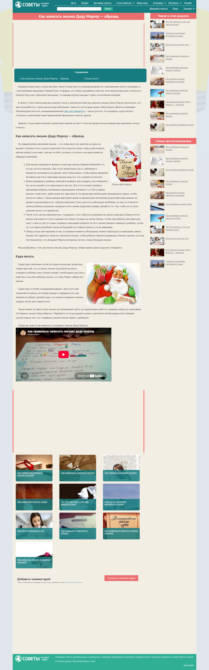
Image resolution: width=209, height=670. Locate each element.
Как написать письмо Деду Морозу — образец (44, 78)
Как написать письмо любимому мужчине (34, 561)
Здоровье (158, 2)
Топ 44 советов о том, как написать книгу (75, 503)
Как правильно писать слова (32, 501)
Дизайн (188, 2)
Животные (142, 2)
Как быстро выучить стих (30, 530)
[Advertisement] (78, 44)
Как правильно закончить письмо (74, 532)
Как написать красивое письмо (120, 472)
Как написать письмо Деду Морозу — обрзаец (178, 103)
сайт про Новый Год (74, 111)
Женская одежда (159, 8)
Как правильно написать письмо (78, 472)
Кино (175, 8)
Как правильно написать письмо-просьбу (30, 474)
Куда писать (91, 78)
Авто (73, 2)
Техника (187, 8)
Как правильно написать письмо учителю (121, 532)
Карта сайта (189, 665)
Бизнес (84, 2)
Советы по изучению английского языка (115, 503)
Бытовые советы (102, 2)
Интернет (173, 2)
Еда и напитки (124, 2)
